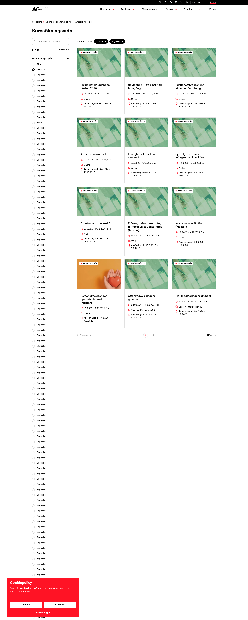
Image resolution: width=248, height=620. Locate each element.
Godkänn (60, 604)
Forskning (126, 9)
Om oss (169, 9)
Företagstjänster (149, 9)
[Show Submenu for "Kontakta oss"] (199, 9)
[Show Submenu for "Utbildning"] (114, 9)
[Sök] (35, 41)
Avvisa (26, 604)
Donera (213, 2)
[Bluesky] (181, 2)
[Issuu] (176, 2)
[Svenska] (105, 41)
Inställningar (43, 612)
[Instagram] (160, 2)
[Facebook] (170, 2)
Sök (214, 9)
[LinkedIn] (165, 2)
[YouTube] (186, 2)
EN (193, 2)
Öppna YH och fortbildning (58, 22)
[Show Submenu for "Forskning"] (134, 9)
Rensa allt (64, 49)
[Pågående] (122, 41)
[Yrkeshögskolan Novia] (40, 9)
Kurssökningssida (83, 22)
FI (199, 2)
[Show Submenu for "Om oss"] (176, 9)
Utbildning (105, 9)
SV (204, 2)
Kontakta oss (189, 9)
